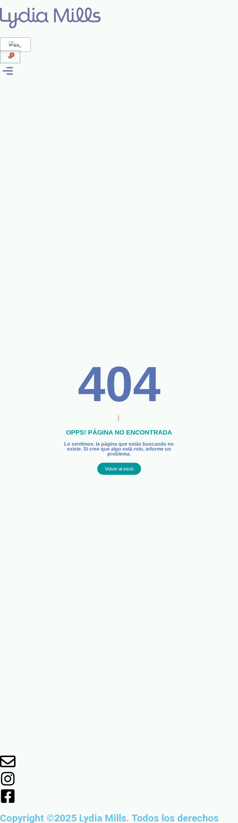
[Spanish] (14, 45)
